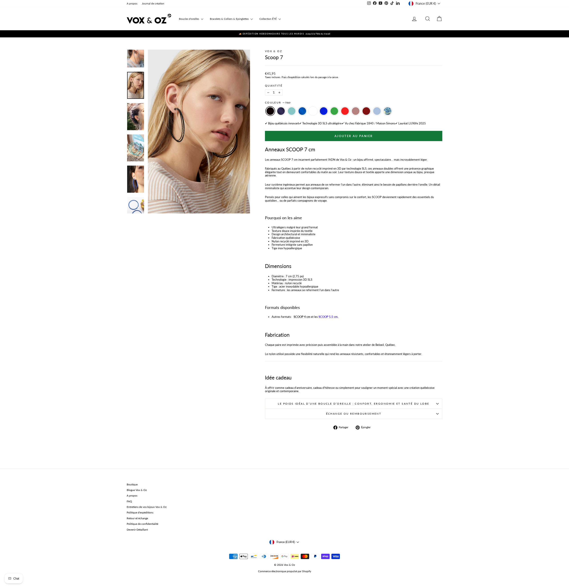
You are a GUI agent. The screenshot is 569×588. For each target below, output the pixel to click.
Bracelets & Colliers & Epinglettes (229, 18)
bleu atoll (291, 111)
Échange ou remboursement (353, 413)
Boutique (132, 484)
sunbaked (355, 111)
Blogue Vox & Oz (137, 490)
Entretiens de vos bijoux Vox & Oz (146, 507)
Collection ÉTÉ (268, 18)
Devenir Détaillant (137, 529)
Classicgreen (334, 111)
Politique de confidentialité (142, 523)
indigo (280, 111)
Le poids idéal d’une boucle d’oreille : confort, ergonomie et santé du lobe (353, 403)
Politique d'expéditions (140, 512)
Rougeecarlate (345, 111)
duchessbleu (377, 111)
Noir (270, 111)
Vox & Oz (273, 51)
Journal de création (153, 3)
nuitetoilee (387, 111)
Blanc (313, 111)
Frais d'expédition (291, 77)
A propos (132, 3)
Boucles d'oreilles (189, 18)
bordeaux (366, 111)
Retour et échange (137, 518)
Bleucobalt (323, 111)
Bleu (302, 111)
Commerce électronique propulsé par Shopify (284, 571)
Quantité (273, 85)
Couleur (278, 102)
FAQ (129, 501)
